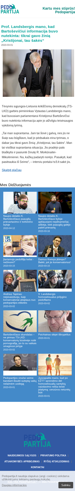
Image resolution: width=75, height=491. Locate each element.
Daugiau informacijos (14, 485)
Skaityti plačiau (11, 170)
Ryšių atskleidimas (56, 461)
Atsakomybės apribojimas (22, 461)
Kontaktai (37, 467)
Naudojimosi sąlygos (22, 455)
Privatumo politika (53, 455)
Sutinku (65, 485)
